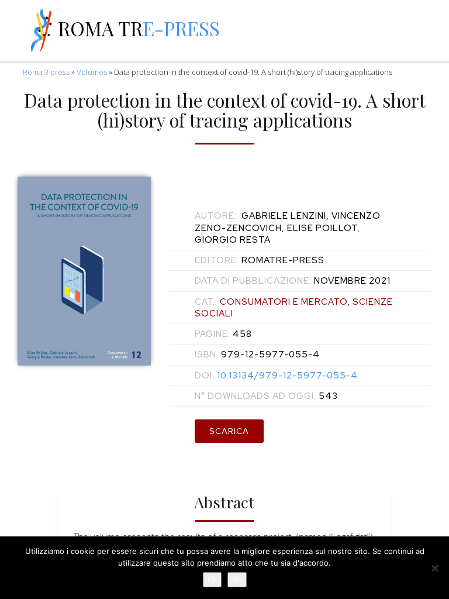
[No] (434, 568)
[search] (342, 31)
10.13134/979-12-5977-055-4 (276, 375)
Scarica (229, 431)
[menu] (15, 31)
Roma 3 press (46, 72)
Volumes (92, 72)
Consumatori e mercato (283, 302)
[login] (433, 31)
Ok (212, 579)
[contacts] (312, 31)
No (237, 579)
